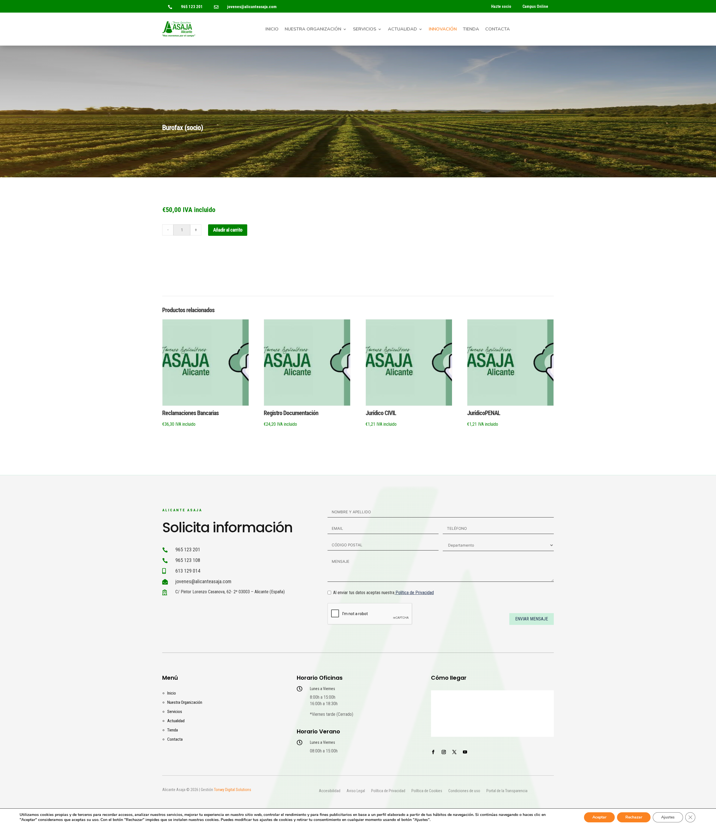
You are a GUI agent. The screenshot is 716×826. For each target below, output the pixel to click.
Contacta (497, 29)
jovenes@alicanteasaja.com (252, 6)
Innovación (443, 29)
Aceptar (599, 817)
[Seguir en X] (454, 752)
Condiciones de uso (464, 791)
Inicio (272, 29)
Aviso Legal (356, 791)
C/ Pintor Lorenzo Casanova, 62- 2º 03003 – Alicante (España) (230, 591)
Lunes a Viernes (322, 688)
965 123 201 (192, 6)
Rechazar (633, 817)
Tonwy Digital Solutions (232, 789)
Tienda (471, 29)
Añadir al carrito (227, 230)
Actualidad (402, 29)
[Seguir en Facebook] (433, 752)
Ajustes (668, 817)
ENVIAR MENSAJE (531, 619)
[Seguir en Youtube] (465, 752)
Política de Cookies (426, 791)
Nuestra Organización (313, 29)
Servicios (364, 29)
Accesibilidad (329, 791)
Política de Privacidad (414, 592)
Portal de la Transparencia (506, 791)
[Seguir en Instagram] (443, 752)
